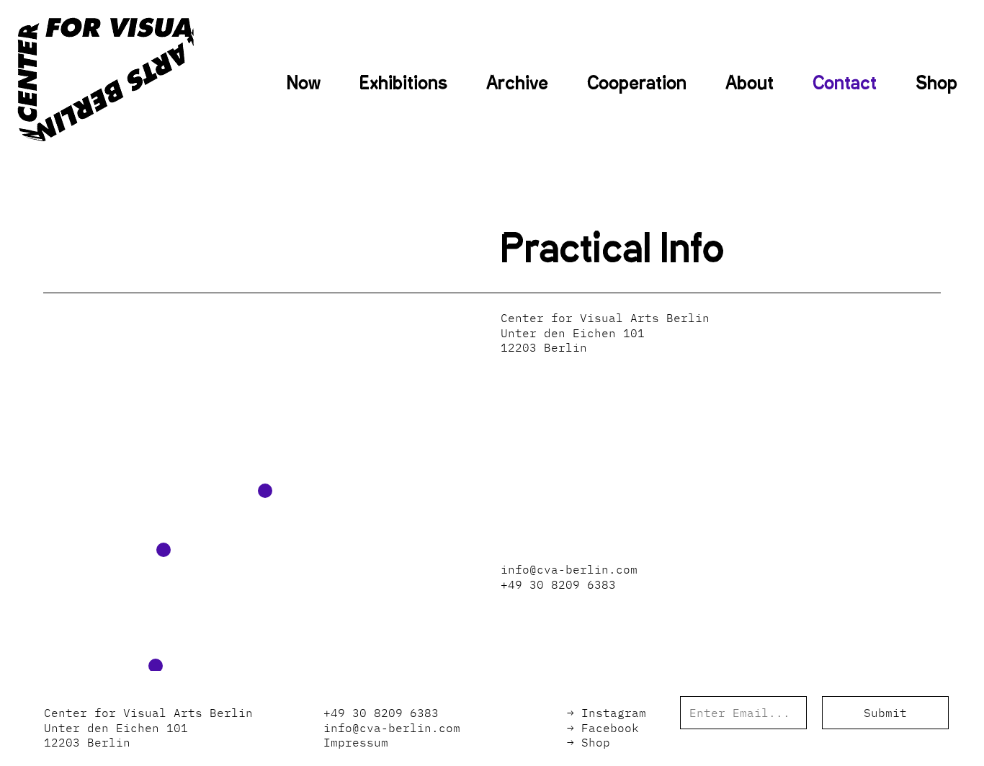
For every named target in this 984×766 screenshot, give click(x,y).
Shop (936, 83)
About (749, 83)
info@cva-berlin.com (569, 569)
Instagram (613, 712)
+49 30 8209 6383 (558, 584)
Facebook (610, 728)
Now (304, 83)
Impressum (355, 742)
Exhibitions (403, 83)
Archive (517, 83)
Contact (845, 83)
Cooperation (636, 83)
